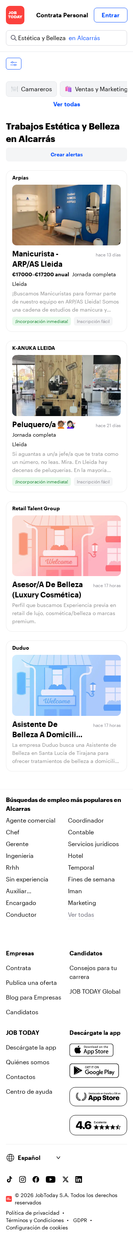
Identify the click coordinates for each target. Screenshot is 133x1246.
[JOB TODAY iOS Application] (91, 1050)
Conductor (21, 914)
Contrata (18, 967)
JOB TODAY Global (94, 991)
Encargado (21, 902)
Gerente (17, 843)
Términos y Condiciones (35, 1220)
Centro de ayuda (29, 1091)
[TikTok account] (9, 1179)
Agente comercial (30, 820)
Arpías (20, 177)
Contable (81, 831)
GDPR (80, 1220)
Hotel (75, 855)
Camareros (36, 88)
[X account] (65, 1179)
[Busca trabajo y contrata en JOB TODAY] (15, 15)
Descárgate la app (31, 1047)
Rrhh (12, 867)
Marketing (82, 902)
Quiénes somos (28, 1061)
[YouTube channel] (50, 1179)
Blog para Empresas (33, 997)
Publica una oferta (31, 982)
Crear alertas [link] (67, 154)
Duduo (20, 648)
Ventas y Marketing (101, 88)
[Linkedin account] (78, 1179)
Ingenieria (20, 855)
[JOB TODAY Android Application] (94, 1071)
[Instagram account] (22, 1179)
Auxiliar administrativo (26, 891)
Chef (13, 831)
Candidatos (22, 1011)
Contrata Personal (62, 14)
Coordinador (86, 820)
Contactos (20, 1076)
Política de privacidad (32, 1213)
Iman (75, 890)
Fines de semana (91, 879)
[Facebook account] (36, 1179)
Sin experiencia (27, 879)
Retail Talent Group (36, 508)
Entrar (111, 14)
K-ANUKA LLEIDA (33, 348)
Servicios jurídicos (93, 843)
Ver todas (66, 103)
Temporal (81, 867)
